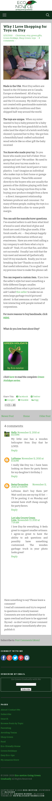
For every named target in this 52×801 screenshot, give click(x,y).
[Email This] (6, 405)
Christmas (20, 35)
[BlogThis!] (8, 405)
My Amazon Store (10, 760)
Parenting (6, 728)
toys (34, 38)
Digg (36, 400)
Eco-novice (30, 790)
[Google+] (9, 660)
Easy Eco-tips (8, 755)
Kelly (14, 432)
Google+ (10, 400)
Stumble (24, 400)
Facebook (23, 396)
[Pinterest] (21, 660)
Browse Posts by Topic (12, 723)
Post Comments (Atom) (27, 640)
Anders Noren (23, 794)
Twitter (36, 396)
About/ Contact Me (10, 709)
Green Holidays (10, 38)
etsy (28, 35)
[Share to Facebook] (14, 405)
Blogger (9, 792)
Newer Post (7, 416)
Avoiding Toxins (9, 732)
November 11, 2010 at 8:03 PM (25, 433)
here (11, 377)
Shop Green (25, 38)
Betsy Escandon (19, 484)
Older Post (45, 416)
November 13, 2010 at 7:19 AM (25, 521)
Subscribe (6, 714)
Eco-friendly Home (11, 746)
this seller (21, 292)
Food (3, 741)
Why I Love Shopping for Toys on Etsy (25, 28)
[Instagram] (27, 660)
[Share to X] (11, 405)
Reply (14, 450)
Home (26, 416)
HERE (6, 318)
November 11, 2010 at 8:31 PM (27, 459)
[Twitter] (15, 660)
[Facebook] (3, 660)
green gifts (36, 35)
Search (4, 719)
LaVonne (16, 458)
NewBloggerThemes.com (28, 796)
